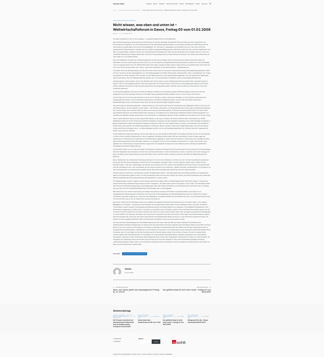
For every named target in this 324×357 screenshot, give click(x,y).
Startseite (149, 3)
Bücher (155, 3)
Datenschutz (117, 338)
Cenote (149, 354)
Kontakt (197, 3)
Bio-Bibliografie (189, 3)
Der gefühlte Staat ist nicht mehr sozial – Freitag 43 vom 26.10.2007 (187, 290)
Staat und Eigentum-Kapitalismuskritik (124, 20)
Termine (181, 3)
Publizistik (161, 3)
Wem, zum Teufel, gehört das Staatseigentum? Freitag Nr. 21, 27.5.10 (136, 290)
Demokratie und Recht (119, 315)
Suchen (140, 338)
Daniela (115, 33)
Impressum (204, 3)
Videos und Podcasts (172, 3)
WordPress (169, 354)
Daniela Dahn (118, 4)
